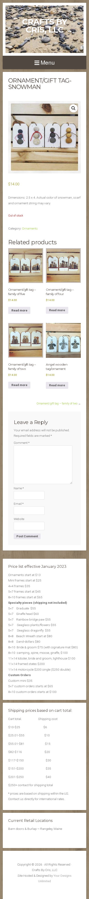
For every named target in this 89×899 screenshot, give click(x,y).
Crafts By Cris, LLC (44, 26)
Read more (19, 310)
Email (19, 503)
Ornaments (30, 228)
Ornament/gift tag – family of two (57, 403)
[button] (73, 108)
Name (19, 488)
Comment (21, 442)
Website (19, 519)
